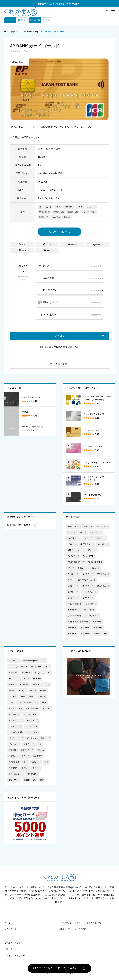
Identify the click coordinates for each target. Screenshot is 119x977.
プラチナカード (27, 750)
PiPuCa (33, 690)
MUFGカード (103, 544)
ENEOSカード (96, 532)
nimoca (46, 685)
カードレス (46, 708)
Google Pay (39, 673)
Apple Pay (56, 217)
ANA (44, 661)
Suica (11, 702)
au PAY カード (102, 526)
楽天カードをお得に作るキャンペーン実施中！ (59, 3)
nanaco (36, 685)
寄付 (46, 762)
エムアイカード (103, 586)
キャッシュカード (16, 720)
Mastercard (69, 207)
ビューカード (91, 604)
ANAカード (88, 526)
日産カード (85, 628)
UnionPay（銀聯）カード (28, 702)
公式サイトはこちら (59, 232)
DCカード (71, 532)
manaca (12, 685)
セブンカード (87, 598)
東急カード (98, 628)
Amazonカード (73, 526)
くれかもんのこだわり (14, 943)
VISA (58, 207)
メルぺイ (40, 750)
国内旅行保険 (58, 212)
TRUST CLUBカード (76, 562)
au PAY (24, 667)
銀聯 (42, 780)
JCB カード (100, 538)
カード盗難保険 (30, 714)
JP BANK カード (19, 62)
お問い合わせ (10, 949)
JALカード (88, 538)
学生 (25, 762)
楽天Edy (25, 768)
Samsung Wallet (27, 696)
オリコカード (73, 592)
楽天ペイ (66, 217)
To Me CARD (88, 556)
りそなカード (87, 574)
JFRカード (72, 544)
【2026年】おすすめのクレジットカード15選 (80, 923)
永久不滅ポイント (16, 774)
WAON (11, 708)
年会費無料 (13, 768)
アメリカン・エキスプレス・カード (81, 580)
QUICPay (12, 696)
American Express (30, 661)
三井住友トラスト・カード (78, 622)
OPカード (91, 550)
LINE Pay (37, 679)
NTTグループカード (75, 550)
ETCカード (90, 207)
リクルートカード (75, 616)
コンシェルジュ (15, 726)
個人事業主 (37, 756)
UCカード (95, 568)
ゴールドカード (45, 207)
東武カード (72, 634)
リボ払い (12, 756)
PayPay (22, 690)
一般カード (24, 756)
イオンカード (73, 586)
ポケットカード (74, 610)
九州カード (97, 622)
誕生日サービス (30, 780)
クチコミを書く (67, 968)
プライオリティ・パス (32, 744)
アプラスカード (103, 574)
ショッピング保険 (88, 212)
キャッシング (32, 720)
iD (49, 673)
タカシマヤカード (75, 604)
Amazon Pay (14, 661)
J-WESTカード (73, 538)
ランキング (9, 923)
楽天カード (85, 634)
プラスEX (12, 750)
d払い (47, 667)
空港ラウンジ (44, 212)
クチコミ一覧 (10, 929)
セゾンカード (73, 598)
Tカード (71, 568)
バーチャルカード (16, 738)
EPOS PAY (13, 673)
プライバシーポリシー (14, 955)
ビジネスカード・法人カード (38, 738)
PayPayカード (73, 556)
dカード (83, 532)
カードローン (14, 714)
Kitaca (26, 679)
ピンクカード (14, 744)
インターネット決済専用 (28, 708)
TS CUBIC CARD (95, 562)
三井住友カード (92, 616)
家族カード (43, 217)
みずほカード (73, 574)
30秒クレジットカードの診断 (72, 929)
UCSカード (82, 568)
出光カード (72, 628)
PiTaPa (43, 690)
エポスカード (87, 586)
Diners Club (36, 667)
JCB (80, 207)
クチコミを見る (43, 968)
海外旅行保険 (72, 212)
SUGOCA (41, 696)
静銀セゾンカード (101, 634)
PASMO (12, 690)
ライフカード (89, 610)
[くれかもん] (20, 11)
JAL (10, 679)
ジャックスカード (89, 592)
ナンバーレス (32, 732)
